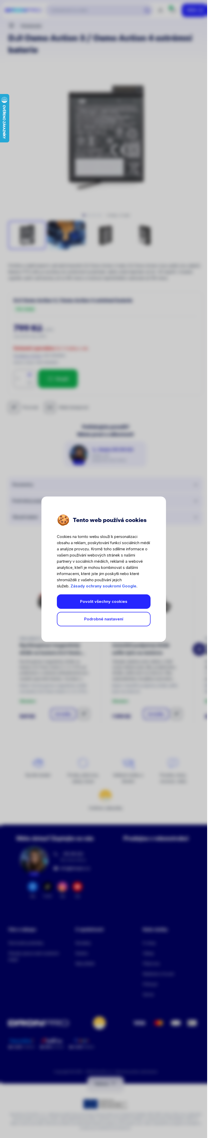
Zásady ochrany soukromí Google (103, 586)
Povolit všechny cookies (103, 601)
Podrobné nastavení (103, 619)
